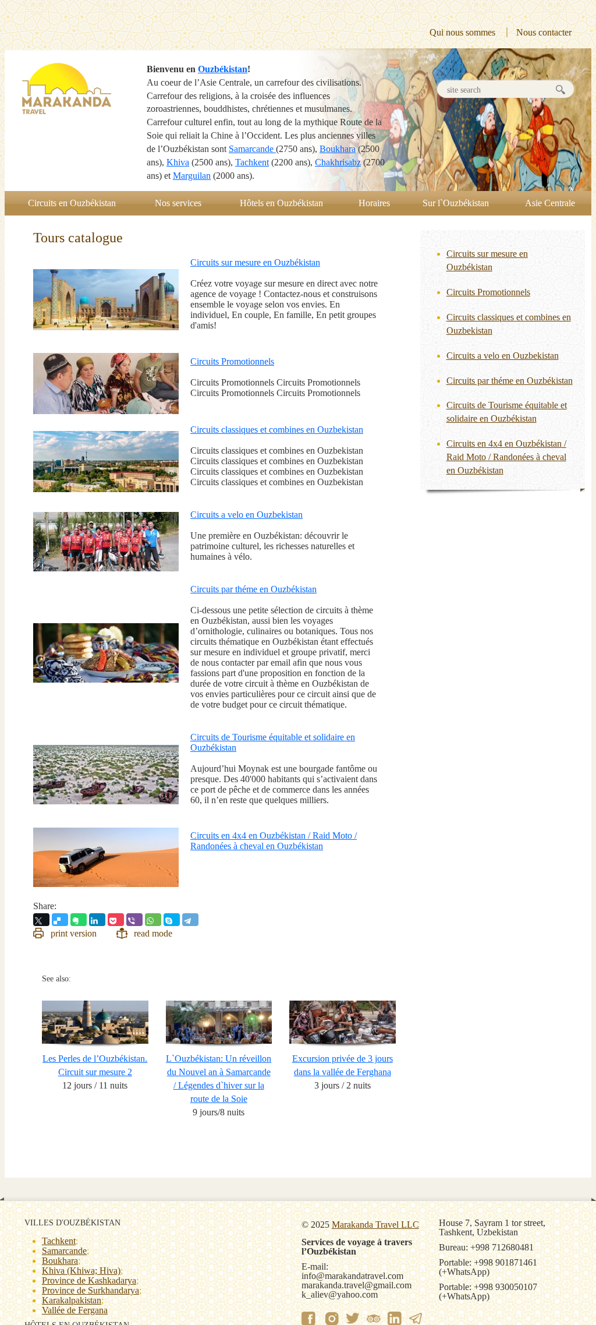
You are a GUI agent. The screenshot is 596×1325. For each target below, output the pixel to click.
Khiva (177, 162)
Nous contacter (544, 32)
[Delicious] (60, 919)
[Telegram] (190, 919)
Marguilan (192, 176)
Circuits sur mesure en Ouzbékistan (255, 262)
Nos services (178, 203)
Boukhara (338, 149)
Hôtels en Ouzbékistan (281, 203)
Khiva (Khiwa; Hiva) (81, 1270)
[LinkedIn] (97, 919)
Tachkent (252, 162)
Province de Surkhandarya (90, 1290)
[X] (41, 919)
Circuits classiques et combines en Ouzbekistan (276, 429)
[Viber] (134, 919)
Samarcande (252, 149)
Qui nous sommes (462, 32)
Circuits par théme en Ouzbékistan (253, 589)
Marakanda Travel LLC (375, 1224)
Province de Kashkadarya (89, 1280)
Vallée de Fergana (75, 1310)
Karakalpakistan (71, 1300)
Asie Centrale (550, 203)
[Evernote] (78, 919)
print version (74, 933)
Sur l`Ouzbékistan (456, 203)
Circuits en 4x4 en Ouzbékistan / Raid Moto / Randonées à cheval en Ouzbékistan (273, 841)
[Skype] (172, 919)
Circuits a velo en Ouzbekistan (246, 515)
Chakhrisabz (338, 162)
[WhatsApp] (153, 919)
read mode (153, 933)
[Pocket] (116, 919)
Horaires (374, 203)
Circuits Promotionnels (232, 361)
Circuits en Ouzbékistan (72, 203)
